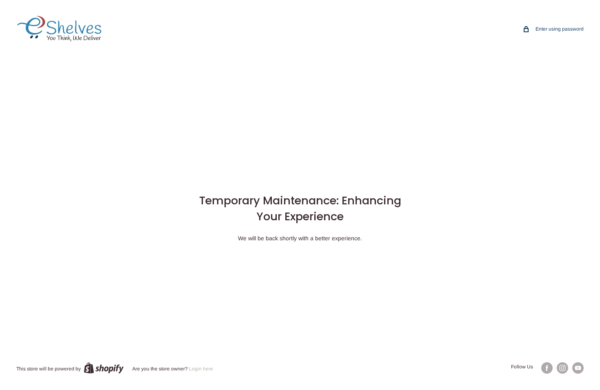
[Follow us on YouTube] (578, 368)
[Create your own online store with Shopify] (104, 368)
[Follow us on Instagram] (562, 368)
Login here (201, 369)
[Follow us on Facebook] (547, 368)
